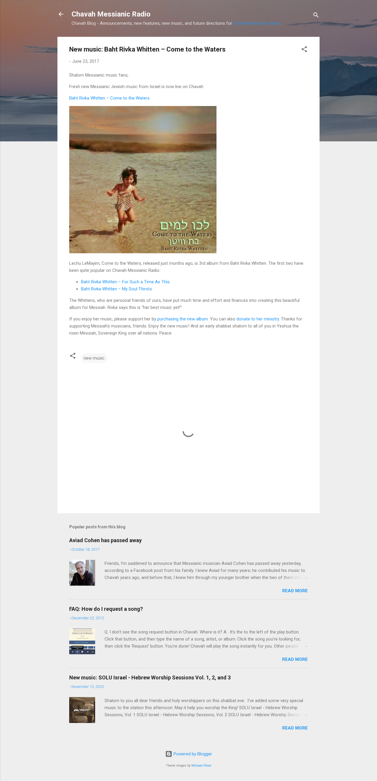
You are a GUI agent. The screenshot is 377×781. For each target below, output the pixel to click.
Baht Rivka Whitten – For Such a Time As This (125, 281)
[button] (304, 50)
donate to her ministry (258, 319)
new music (94, 358)
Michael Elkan (201, 765)
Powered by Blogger (192, 754)
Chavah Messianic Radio (111, 14)
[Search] (316, 16)
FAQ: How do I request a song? (106, 609)
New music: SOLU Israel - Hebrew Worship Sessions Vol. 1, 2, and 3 (150, 677)
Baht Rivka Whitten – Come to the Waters (109, 98)
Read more (295, 590)
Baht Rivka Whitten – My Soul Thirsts (116, 289)
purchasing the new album (182, 319)
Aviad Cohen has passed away (105, 540)
